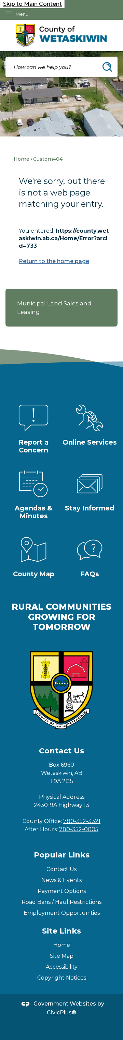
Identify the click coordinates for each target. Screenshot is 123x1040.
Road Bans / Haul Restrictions (61, 902)
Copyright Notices (61, 977)
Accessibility (62, 967)
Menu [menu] (22, 14)
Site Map (61, 956)
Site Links (61, 931)
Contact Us (61, 869)
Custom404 (48, 159)
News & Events (61, 880)
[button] (107, 67)
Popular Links (62, 855)
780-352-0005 (78, 829)
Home (21, 159)
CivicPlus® (61, 1012)
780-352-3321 (81, 821)
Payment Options (62, 891)
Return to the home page (54, 261)
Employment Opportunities (62, 913)
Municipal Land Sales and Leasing (54, 307)
